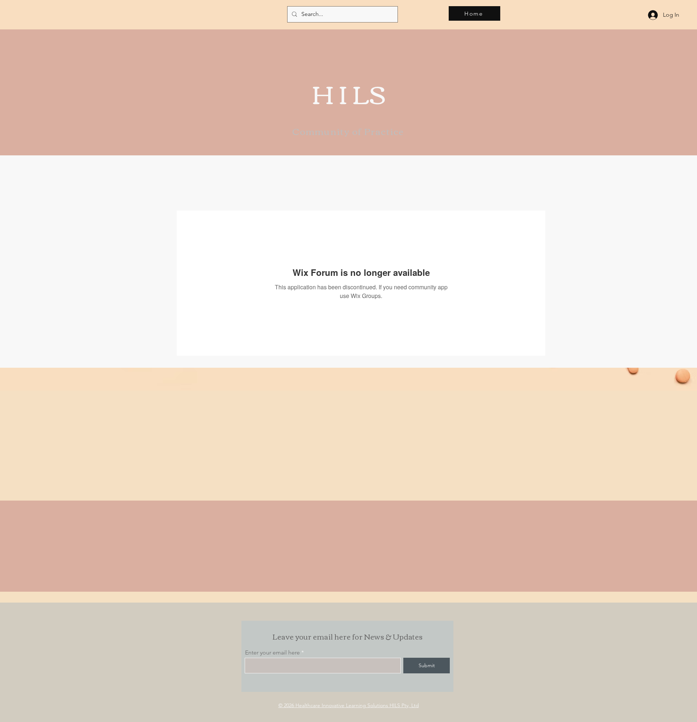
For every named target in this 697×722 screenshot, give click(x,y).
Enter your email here (272, 653)
